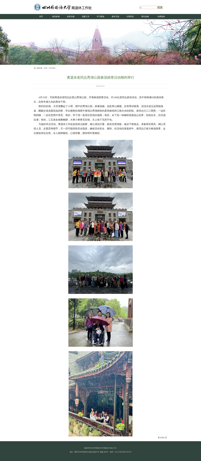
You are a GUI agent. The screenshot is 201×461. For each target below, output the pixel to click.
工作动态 (52, 68)
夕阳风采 (130, 16)
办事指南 (161, 16)
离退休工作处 (56, 26)
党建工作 (85, 16)
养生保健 (145, 16)
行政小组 (56, 37)
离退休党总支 (56, 31)
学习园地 (100, 16)
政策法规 (70, 16)
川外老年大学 (123, 26)
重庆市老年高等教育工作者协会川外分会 (123, 21)
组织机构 (56, 16)
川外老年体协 (123, 31)
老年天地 (115, 16)
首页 (41, 16)
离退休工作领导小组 (56, 21)
